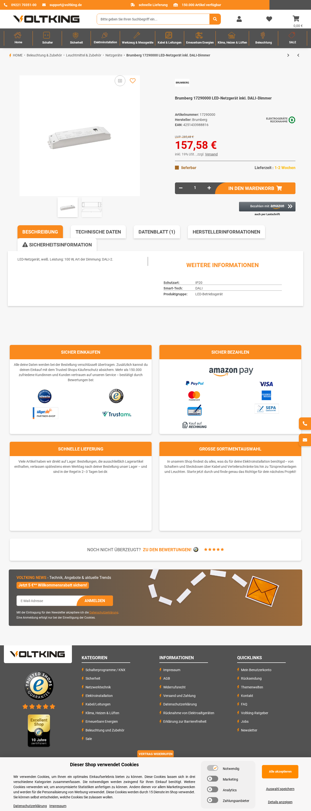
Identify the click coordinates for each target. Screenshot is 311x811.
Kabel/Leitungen (98, 704)
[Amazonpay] (230, 370)
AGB (166, 678)
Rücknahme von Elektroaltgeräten (188, 713)
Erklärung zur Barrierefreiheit (185, 721)
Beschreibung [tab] (40, 232)
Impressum (171, 670)
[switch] (212, 768)
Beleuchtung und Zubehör (105, 730)
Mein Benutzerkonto (256, 670)
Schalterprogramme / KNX (105, 670)
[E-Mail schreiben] (305, 440)
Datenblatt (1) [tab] (156, 232)
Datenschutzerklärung (103, 612)
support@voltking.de (66, 5)
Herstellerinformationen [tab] (226, 232)
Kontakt (247, 696)
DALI (199, 288)
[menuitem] (18, 38)
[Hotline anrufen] (305, 423)
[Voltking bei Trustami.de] (117, 413)
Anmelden (95, 600)
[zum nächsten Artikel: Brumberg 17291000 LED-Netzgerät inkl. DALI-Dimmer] (288, 55)
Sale (89, 739)
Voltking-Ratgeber (254, 713)
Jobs (245, 721)
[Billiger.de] (45, 413)
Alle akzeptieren (280, 771)
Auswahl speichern (280, 789)
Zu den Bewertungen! (167, 549)
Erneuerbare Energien (102, 721)
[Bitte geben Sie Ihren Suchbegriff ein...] (215, 19)
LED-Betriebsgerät (209, 294)
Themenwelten (252, 687)
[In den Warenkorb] (8, 67)
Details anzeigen (280, 802)
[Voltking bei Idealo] (44, 396)
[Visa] (266, 383)
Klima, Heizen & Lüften (102, 713)
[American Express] (266, 395)
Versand (211, 154)
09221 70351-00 (23, 5)
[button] (239, 19)
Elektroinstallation (99, 696)
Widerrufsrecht (174, 687)
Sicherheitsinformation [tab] (60, 245)
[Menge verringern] (181, 187)
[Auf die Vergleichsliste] (120, 80)
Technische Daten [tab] (98, 232)
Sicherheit (93, 678)
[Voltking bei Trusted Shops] (116, 396)
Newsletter (249, 730)
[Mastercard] (194, 395)
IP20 (198, 283)
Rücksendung (251, 678)
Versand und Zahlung (179, 696)
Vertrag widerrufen (156, 754)
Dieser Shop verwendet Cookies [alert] (104, 764)
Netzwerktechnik (98, 687)
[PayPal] (194, 383)
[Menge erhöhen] (209, 187)
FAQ (244, 704)
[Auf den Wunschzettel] (132, 80)
